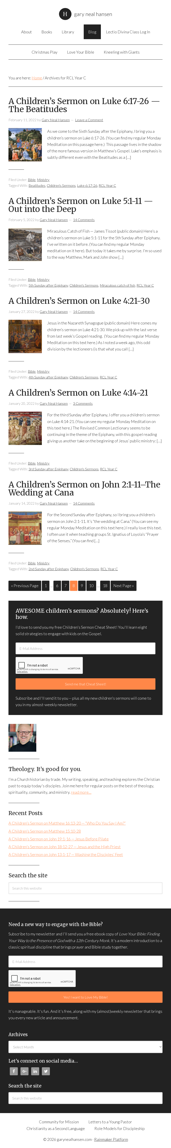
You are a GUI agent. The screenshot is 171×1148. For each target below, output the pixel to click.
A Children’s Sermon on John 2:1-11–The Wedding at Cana (84, 489)
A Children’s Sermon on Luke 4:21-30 (79, 301)
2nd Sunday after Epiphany (48, 569)
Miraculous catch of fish (117, 285)
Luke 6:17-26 (87, 185)
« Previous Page (25, 585)
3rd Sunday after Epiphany (48, 469)
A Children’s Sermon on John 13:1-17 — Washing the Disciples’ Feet (65, 854)
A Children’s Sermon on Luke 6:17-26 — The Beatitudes (84, 105)
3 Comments (83, 403)
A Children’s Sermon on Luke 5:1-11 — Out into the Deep (80, 205)
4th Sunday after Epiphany (48, 377)
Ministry (43, 179)
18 (105, 585)
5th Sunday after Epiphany (48, 285)
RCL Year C (107, 185)
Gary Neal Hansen (93, 14)
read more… (81, 792)
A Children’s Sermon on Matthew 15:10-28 (44, 831)
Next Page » (123, 585)
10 (91, 585)
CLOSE (163, 1021)
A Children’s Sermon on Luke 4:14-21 (78, 393)
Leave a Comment (89, 120)
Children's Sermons (61, 185)
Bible (32, 179)
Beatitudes (36, 185)
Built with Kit (87, 1129)
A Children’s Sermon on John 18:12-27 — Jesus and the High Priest (64, 846)
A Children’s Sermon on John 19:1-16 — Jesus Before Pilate (58, 838)
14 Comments (84, 220)
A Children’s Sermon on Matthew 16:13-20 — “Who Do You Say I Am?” (67, 823)
